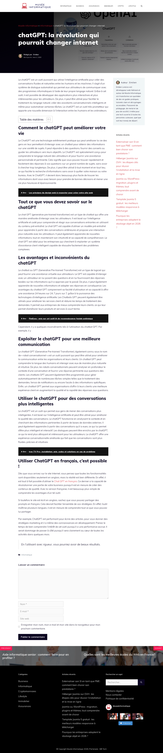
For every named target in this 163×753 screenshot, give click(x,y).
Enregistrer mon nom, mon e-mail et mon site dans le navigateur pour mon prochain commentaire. (60, 626)
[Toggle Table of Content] (47, 119)
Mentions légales (115, 690)
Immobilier (108, 6)
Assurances (94, 6)
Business (80, 6)
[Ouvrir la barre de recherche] (141, 6)
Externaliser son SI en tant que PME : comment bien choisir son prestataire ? (81, 685)
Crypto (121, 6)
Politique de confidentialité (120, 698)
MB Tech (103, 749)
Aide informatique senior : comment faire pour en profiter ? (35, 656)
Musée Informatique (28, 25)
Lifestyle (132, 6)
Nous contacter (114, 694)
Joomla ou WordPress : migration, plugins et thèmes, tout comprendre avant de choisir (128, 186)
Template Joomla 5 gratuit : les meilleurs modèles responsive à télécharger (78, 723)
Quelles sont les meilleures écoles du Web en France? (119, 654)
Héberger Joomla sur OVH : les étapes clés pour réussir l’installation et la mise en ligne (128, 166)
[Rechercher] (141, 682)
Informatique (65, 6)
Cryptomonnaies (27, 691)
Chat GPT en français (65, 481)
